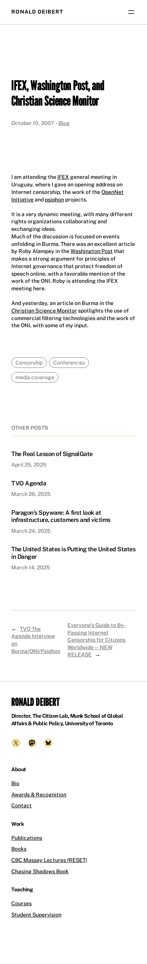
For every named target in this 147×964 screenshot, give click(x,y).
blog (64, 123)
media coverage (34, 377)
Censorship (29, 363)
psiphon (54, 200)
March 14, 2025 (30, 567)
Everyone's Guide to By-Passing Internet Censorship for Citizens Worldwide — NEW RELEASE (96, 639)
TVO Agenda (28, 483)
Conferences (69, 363)
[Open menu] (131, 12)
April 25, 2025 (28, 465)
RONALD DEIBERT (37, 12)
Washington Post (91, 251)
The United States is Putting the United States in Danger (73, 553)
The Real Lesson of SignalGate (52, 454)
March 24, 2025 (31, 531)
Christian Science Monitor (44, 311)
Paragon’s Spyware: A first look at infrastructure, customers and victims (60, 516)
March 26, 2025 (31, 494)
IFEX (63, 177)
